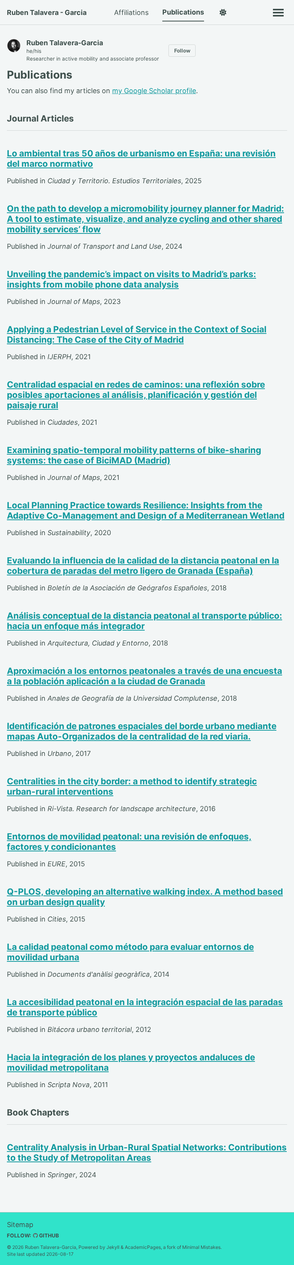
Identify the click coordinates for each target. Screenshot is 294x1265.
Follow (182, 51)
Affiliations (131, 12)
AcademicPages (143, 1247)
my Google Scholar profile (154, 91)
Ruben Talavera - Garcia (47, 12)
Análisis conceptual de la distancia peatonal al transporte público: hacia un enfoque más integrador (144, 620)
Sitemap (20, 1225)
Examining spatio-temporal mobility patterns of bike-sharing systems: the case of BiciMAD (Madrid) (134, 455)
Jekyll (112, 1247)
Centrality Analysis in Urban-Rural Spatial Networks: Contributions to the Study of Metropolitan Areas (147, 1152)
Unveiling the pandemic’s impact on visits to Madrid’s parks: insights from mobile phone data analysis (131, 279)
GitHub (48, 1235)
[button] (222, 13)
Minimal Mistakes (201, 1247)
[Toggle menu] (278, 12)
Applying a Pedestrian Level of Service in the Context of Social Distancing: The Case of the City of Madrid (136, 334)
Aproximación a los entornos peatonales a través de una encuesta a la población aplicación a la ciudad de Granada (144, 675)
